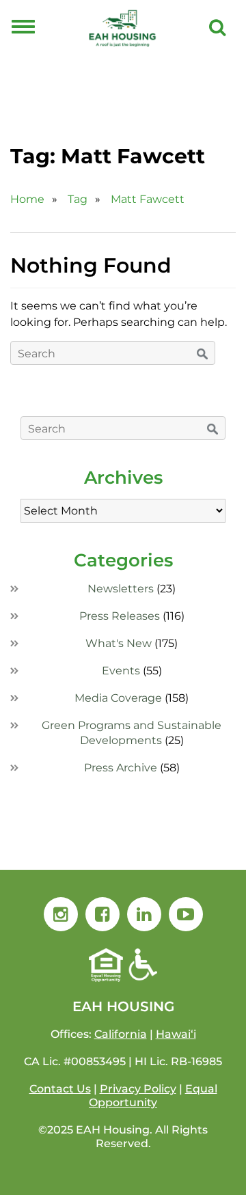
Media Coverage (118, 697)
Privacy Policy (138, 1088)
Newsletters (120, 588)
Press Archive (120, 767)
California (120, 1034)
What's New (118, 643)
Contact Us (60, 1088)
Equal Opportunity (153, 1095)
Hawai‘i (176, 1034)
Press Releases (119, 615)
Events (121, 670)
